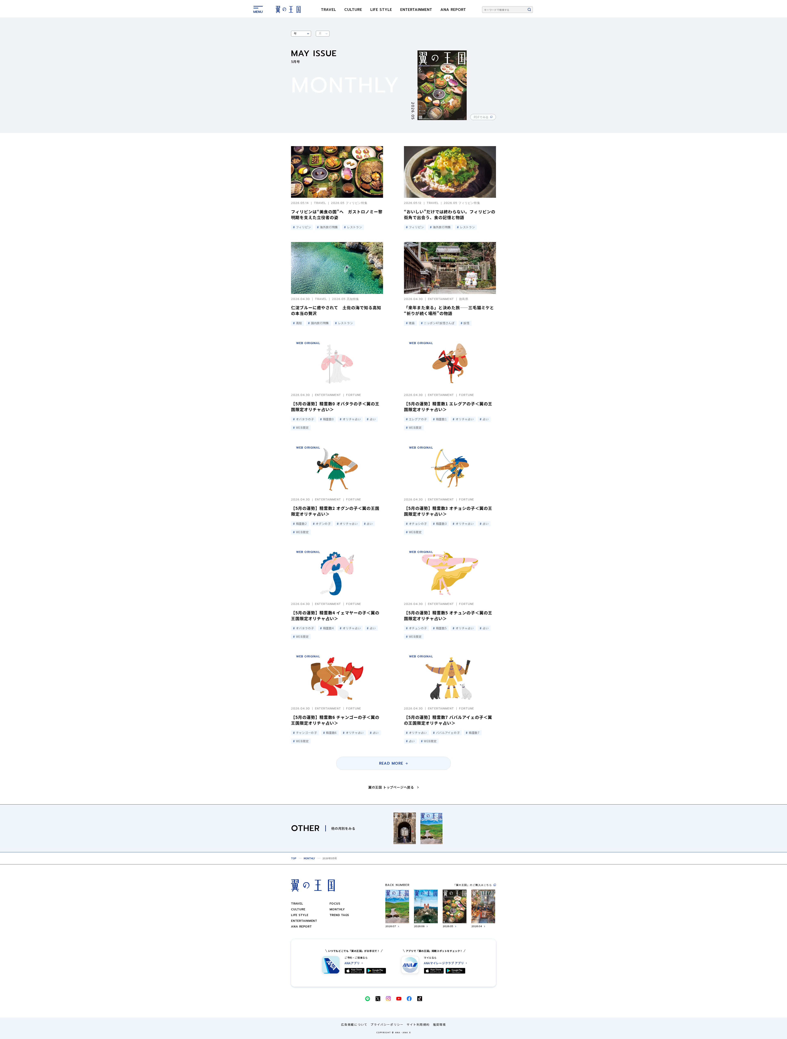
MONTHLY (309, 858)
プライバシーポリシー (387, 1024)
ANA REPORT (453, 10)
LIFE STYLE (381, 10)
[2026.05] (447, 85)
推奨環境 (439, 1024)
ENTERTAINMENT (416, 10)
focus (335, 903)
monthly (337, 909)
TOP (293, 858)
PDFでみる (481, 117)
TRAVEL (328, 10)
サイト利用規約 (418, 1024)
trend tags (339, 915)
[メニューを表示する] (258, 8)
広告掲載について (354, 1024)
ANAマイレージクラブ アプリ (444, 963)
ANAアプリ (352, 963)
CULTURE (353, 10)
